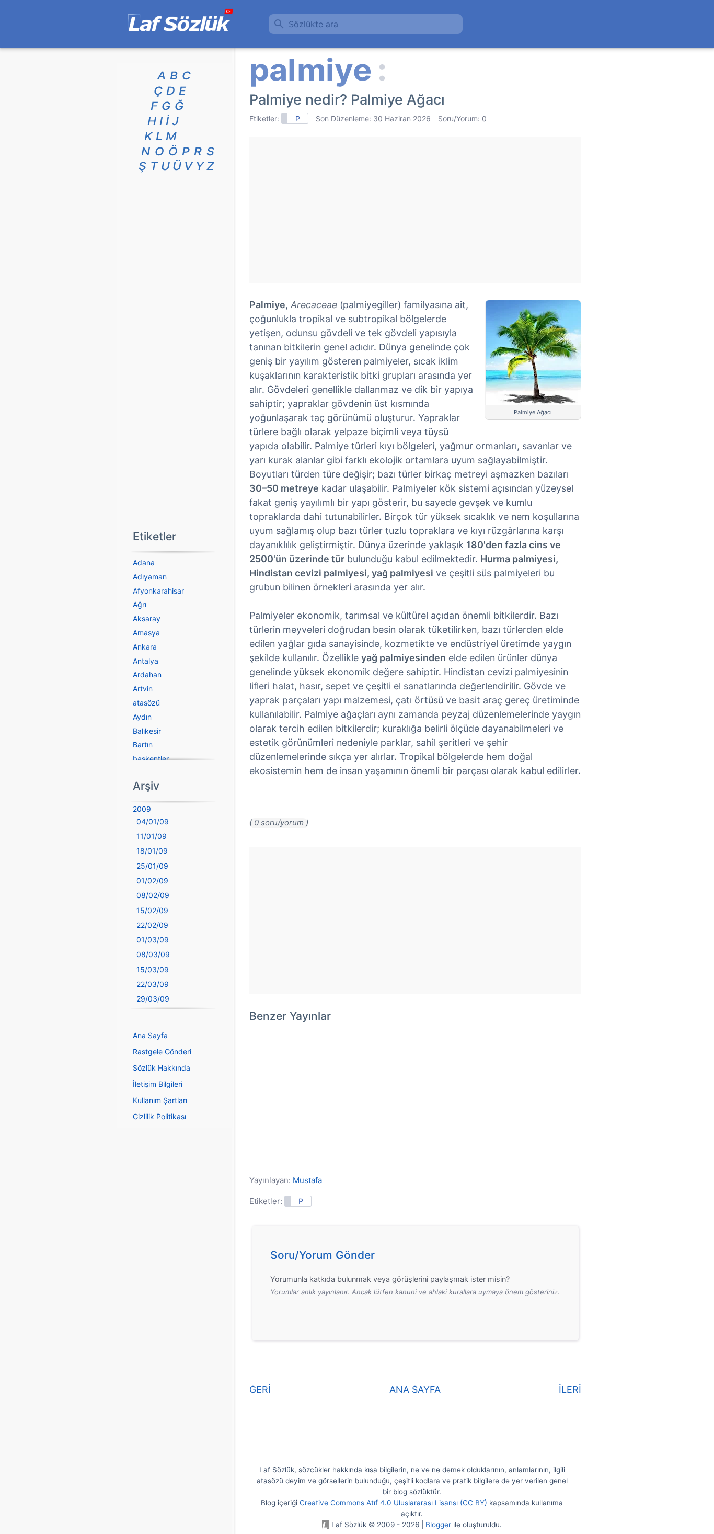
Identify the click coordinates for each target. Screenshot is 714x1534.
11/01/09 (151, 836)
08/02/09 (152, 895)
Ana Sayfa (150, 1035)
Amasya (146, 632)
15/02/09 (152, 910)
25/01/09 (152, 865)
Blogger (438, 1524)
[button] (419, 1257)
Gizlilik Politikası (159, 1116)
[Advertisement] (415, 210)
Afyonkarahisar (158, 590)
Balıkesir (147, 730)
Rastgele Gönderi (162, 1051)
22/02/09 (152, 925)
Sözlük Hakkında (161, 1067)
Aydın (142, 716)
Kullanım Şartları (160, 1100)
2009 (142, 808)
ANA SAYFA (415, 1389)
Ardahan (147, 674)
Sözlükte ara (313, 24)
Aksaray (146, 618)
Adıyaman (150, 576)
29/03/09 (152, 998)
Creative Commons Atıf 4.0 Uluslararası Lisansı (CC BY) (393, 1502)
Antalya (145, 660)
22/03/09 (152, 984)
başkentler (151, 758)
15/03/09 (152, 969)
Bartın (143, 744)
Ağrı (139, 604)
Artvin (143, 688)
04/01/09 (152, 821)
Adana (144, 562)
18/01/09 (152, 850)
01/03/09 (152, 939)
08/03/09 (153, 954)
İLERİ (570, 1389)
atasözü (146, 702)
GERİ (260, 1389)
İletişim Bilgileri (157, 1084)
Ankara (145, 646)
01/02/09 (152, 880)
